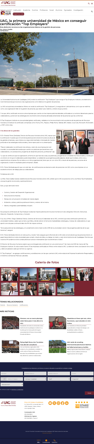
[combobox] (4, 379)
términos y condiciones (17, 389)
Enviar (89, 393)
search (92, 11)
